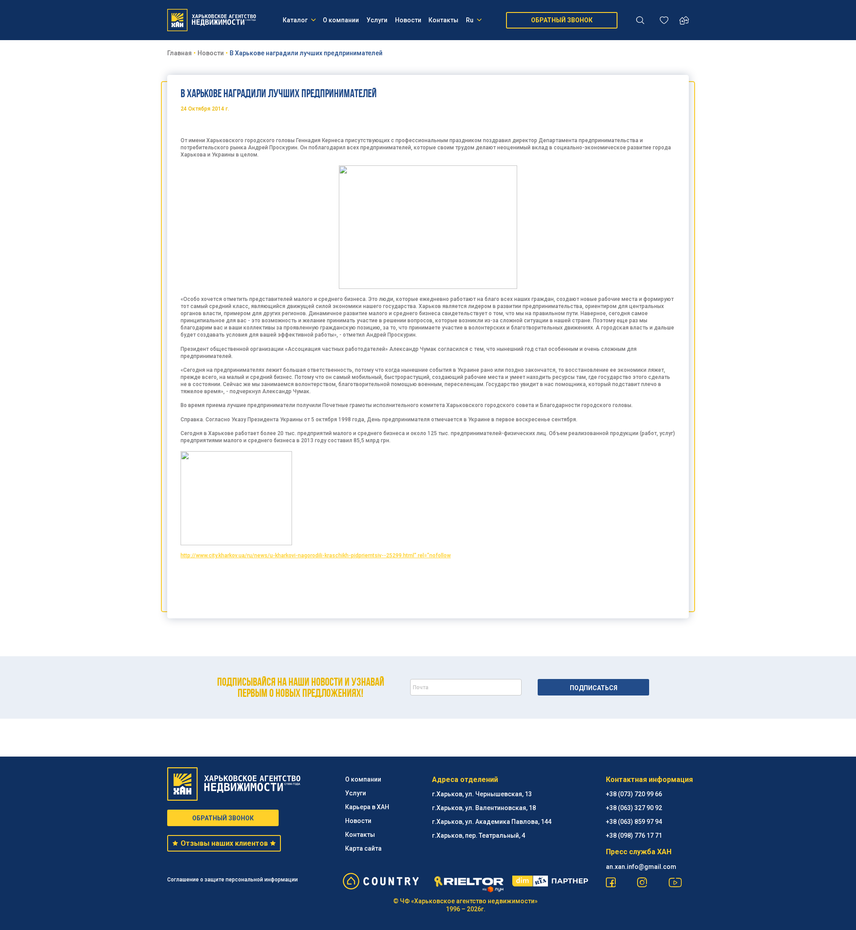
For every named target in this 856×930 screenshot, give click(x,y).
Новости (408, 20)
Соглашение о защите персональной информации (232, 880)
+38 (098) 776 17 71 (634, 835)
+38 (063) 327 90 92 (634, 807)
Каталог (295, 20)
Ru (469, 20)
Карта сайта (363, 848)
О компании (341, 20)
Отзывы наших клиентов (224, 843)
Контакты (443, 20)
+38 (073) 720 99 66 (634, 794)
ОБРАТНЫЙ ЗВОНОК (562, 20)
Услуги (376, 20)
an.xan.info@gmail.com (641, 866)
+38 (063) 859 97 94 (634, 821)
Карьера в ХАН (367, 807)
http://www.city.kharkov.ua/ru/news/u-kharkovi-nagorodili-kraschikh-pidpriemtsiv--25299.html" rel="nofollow (316, 555)
